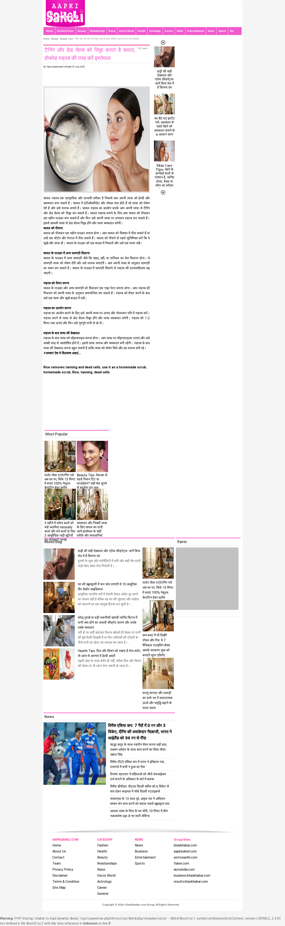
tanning (86, 372)
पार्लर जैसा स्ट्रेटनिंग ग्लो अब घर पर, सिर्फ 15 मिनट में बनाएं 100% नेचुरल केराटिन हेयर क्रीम (59, 481)
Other (180, 31)
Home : (47, 38)
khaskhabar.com (185, 845)
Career (169, 31)
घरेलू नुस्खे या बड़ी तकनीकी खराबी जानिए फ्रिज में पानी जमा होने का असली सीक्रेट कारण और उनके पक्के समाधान (107, 622)
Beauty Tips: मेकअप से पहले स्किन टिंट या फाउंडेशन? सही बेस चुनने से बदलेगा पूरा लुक (92, 481)
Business (141, 851)
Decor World (126, 31)
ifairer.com (181, 863)
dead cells (101, 372)
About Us (59, 851)
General (102, 894)
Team (56, 863)
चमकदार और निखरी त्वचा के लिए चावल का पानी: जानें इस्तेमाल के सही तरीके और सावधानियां (92, 529)
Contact (58, 857)
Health (141, 31)
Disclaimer (60, 875)
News (211, 31)
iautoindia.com (184, 869)
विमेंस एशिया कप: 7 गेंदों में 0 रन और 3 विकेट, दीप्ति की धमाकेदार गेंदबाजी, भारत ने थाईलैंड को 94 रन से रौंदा (140, 731)
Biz (232, 31)
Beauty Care (66, 38)
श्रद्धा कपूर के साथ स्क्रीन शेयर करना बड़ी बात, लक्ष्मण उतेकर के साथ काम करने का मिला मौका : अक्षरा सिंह (138, 750)
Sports (222, 31)
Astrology (155, 31)
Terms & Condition (65, 882)
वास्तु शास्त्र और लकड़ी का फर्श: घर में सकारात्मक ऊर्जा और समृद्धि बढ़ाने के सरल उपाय (157, 700)
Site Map (59, 888)
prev (163, 192)
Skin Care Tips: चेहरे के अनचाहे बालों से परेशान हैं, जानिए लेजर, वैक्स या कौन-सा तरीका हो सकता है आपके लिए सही (164, 179)
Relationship (97, 31)
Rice (75, 372)
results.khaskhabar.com (191, 882)
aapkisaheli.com (185, 851)
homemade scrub (57, 372)
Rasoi (111, 31)
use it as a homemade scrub (123, 367)
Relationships (107, 863)
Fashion (102, 845)
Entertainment (195, 31)
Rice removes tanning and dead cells (71, 367)
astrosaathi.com (185, 857)
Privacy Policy (62, 869)
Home (49, 31)
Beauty (82, 31)
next (163, 42)
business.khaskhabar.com (192, 875)
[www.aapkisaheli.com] (65, 26)
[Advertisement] (145, 401)
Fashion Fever (65, 31)
